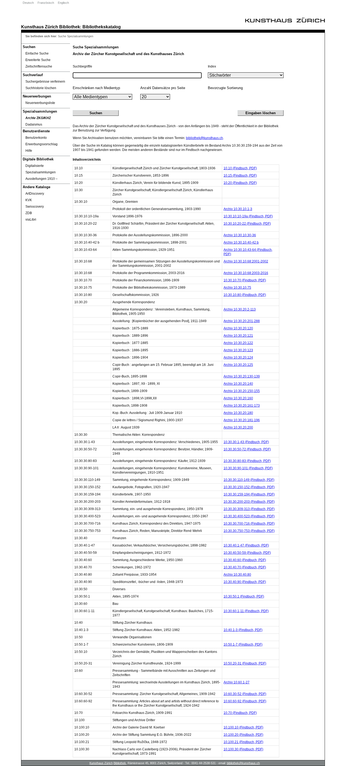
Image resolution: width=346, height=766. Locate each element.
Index (212, 66)
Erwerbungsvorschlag (41, 144)
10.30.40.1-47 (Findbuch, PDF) (246, 545)
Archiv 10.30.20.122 (238, 343)
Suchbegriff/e (82, 66)
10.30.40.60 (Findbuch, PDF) (245, 560)
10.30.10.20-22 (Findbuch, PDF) (247, 223)
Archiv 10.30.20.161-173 (242, 405)
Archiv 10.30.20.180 (238, 413)
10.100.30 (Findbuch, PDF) (243, 749)
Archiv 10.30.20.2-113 (240, 309)
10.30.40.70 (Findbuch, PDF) (245, 567)
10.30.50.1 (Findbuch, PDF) (244, 596)
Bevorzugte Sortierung (225, 88)
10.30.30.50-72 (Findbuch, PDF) (247, 449)
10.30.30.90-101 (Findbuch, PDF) (248, 468)
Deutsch (28, 2)
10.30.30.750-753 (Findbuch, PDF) (249, 531)
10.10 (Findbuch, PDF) (240, 168)
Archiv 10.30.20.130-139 (242, 376)
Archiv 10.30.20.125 (238, 365)
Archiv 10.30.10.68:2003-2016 (246, 273)
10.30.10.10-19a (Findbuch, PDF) (248, 216)
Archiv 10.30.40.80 (237, 574)
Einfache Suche (37, 53)
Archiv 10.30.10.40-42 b (241, 242)
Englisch (63, 2)
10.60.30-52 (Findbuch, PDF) (245, 694)
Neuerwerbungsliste (40, 103)
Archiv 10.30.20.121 (238, 336)
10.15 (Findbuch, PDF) (240, 175)
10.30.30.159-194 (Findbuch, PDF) (249, 494)
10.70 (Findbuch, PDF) (240, 713)
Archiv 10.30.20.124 (238, 357)
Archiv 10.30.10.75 (237, 287)
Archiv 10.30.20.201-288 (242, 321)
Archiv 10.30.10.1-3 (238, 209)
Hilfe (28, 151)
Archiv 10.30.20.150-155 (242, 391)
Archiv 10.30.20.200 (238, 427)
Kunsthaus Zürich (39, 26)
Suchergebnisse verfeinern (45, 81)
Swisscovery (34, 206)
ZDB (28, 213)
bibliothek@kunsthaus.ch (204, 138)
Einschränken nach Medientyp (96, 88)
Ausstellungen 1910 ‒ (41, 179)
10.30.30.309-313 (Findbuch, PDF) (249, 509)
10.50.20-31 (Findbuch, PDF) (245, 663)
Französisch (46, 2)
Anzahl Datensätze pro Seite (162, 88)
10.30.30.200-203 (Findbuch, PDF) (249, 502)
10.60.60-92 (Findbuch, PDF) (245, 701)
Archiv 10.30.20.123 (238, 350)
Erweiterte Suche (38, 60)
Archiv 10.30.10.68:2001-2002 (246, 261)
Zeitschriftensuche (38, 66)
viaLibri (30, 219)
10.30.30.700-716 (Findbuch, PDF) (249, 523)
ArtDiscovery (34, 193)
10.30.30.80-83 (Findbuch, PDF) (247, 461)
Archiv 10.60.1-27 (236, 682)
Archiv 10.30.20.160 (238, 398)
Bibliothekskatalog (101, 26)
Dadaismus (33, 124)
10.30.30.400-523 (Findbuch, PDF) (249, 516)
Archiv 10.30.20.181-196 (242, 420)
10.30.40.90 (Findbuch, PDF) (245, 582)
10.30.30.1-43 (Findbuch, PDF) (246, 442)
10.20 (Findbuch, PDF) (240, 183)
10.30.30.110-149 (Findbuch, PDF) (249, 480)
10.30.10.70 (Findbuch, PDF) (245, 280)
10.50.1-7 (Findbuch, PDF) (243, 644)
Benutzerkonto (36, 138)
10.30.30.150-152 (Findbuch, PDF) (249, 487)
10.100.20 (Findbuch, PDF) (243, 735)
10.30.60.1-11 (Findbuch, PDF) (246, 611)
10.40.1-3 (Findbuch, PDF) (243, 630)
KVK (28, 200)
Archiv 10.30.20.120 (238, 328)
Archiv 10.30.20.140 (238, 384)
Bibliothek (69, 26)
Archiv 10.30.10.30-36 (240, 235)
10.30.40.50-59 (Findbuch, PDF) (247, 553)
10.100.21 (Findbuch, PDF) (243, 742)
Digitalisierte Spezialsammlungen (40, 169)
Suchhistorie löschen (40, 88)
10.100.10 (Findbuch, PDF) (243, 727)
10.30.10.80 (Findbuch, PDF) (245, 295)
